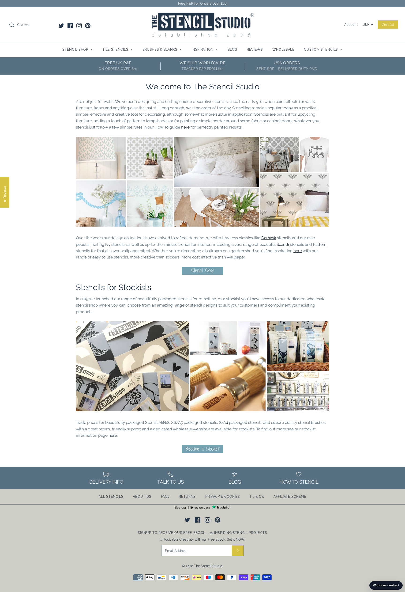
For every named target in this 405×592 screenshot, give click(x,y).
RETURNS (187, 496)
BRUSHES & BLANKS (162, 49)
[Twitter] (61, 25)
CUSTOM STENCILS (323, 49)
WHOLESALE (283, 49)
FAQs (165, 496)
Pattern (319, 244)
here (185, 127)
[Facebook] (70, 25)
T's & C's (256, 496)
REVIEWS (255, 49)
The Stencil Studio (208, 566)
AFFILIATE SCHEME (290, 496)
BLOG (232, 49)
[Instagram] (79, 25)
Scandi (283, 244)
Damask (268, 237)
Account (351, 25)
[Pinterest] (87, 25)
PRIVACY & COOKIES (222, 496)
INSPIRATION (204, 49)
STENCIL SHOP (77, 49)
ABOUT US (142, 496)
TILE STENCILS (117, 49)
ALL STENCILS (111, 496)
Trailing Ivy (100, 244)
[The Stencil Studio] (202, 15)
